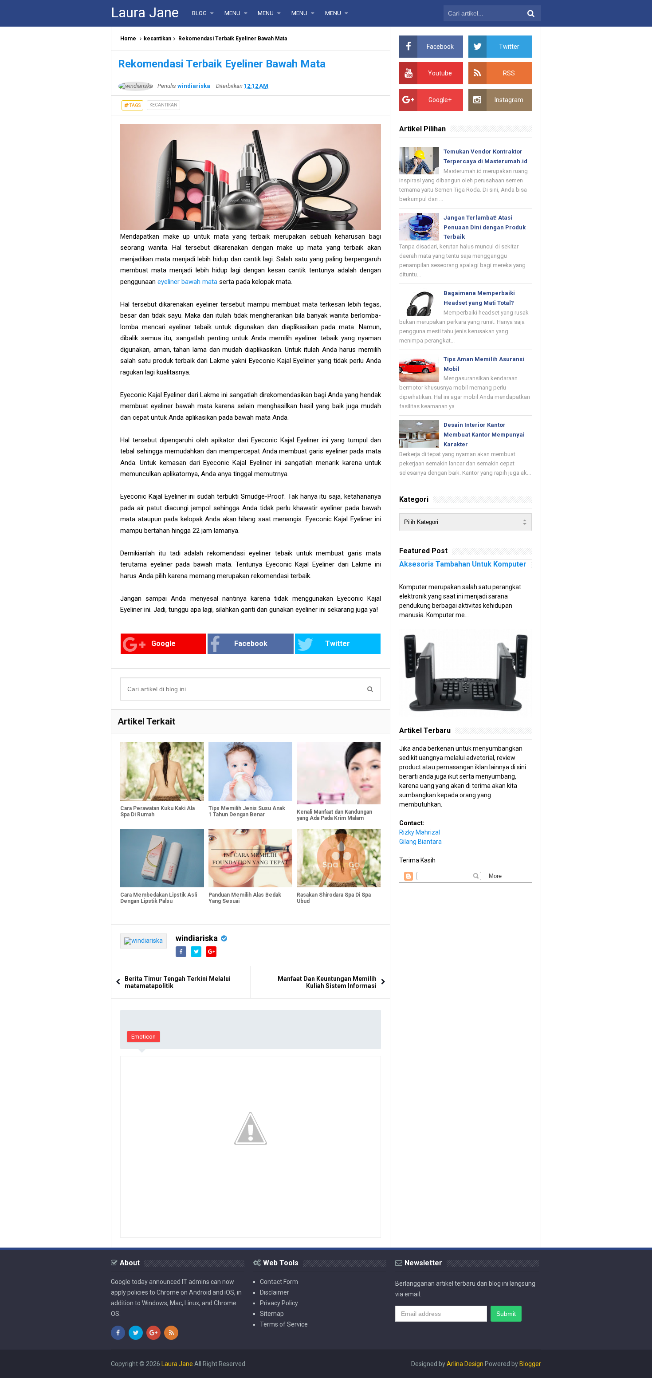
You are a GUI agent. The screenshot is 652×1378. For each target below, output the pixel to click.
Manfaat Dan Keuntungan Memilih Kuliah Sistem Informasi (327, 982)
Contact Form (279, 1281)
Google (163, 643)
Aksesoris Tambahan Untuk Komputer (462, 564)
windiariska (197, 938)
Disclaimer (274, 1292)
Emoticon (143, 1036)
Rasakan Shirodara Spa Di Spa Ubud (334, 898)
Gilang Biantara (420, 841)
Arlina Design (465, 1363)
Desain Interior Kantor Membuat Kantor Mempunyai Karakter (484, 434)
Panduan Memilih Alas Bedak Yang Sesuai (244, 898)
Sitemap (272, 1313)
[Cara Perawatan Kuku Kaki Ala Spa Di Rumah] (162, 771)
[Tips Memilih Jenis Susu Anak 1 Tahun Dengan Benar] (250, 771)
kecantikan (157, 38)
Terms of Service (284, 1324)
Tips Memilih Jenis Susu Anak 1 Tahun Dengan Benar (246, 811)
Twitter (337, 643)
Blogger (530, 1363)
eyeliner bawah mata (187, 282)
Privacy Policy (279, 1303)
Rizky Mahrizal (419, 832)
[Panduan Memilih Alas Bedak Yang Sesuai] (250, 858)
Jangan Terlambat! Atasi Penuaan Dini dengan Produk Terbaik (485, 227)
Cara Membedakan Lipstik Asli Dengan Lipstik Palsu (158, 898)
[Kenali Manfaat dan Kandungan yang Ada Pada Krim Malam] (339, 773)
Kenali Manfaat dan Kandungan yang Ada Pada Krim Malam (334, 815)
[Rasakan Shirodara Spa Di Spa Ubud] (339, 858)
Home (128, 38)
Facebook (250, 643)
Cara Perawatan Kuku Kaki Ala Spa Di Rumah (157, 811)
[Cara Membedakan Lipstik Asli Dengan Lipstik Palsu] (162, 858)
